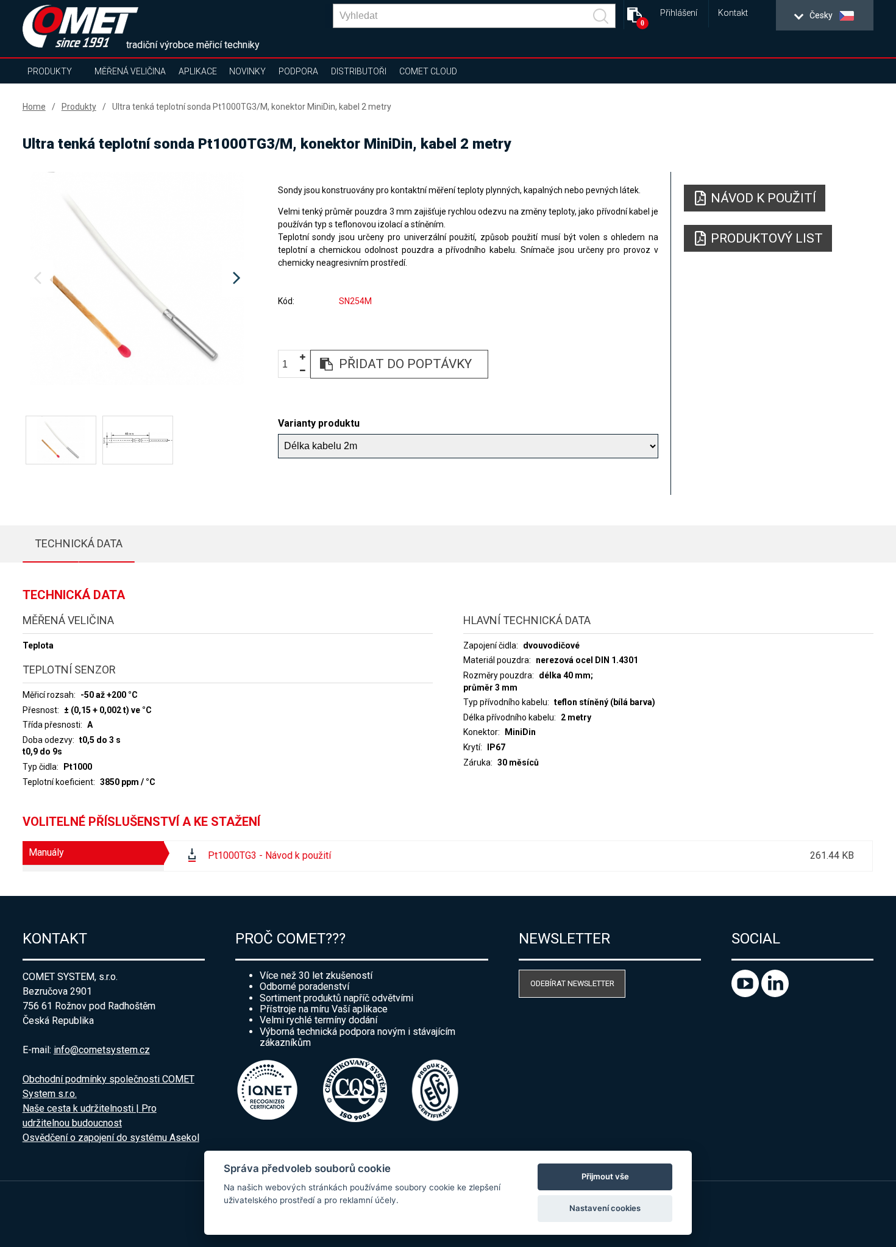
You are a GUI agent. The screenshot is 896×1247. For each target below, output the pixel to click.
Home (34, 107)
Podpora (298, 71)
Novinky (247, 71)
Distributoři (358, 71)
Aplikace (198, 71)
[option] (137, 278)
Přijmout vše (605, 1176)
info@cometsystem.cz (102, 1050)
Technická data (79, 543)
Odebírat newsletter (572, 983)
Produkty (49, 71)
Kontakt (733, 13)
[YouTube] (746, 994)
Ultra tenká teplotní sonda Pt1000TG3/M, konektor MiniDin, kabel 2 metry (251, 107)
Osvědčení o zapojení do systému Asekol (111, 1137)
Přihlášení (678, 13)
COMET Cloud (428, 71)
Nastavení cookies (605, 1208)
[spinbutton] (289, 365)
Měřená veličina (130, 71)
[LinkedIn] (775, 994)
